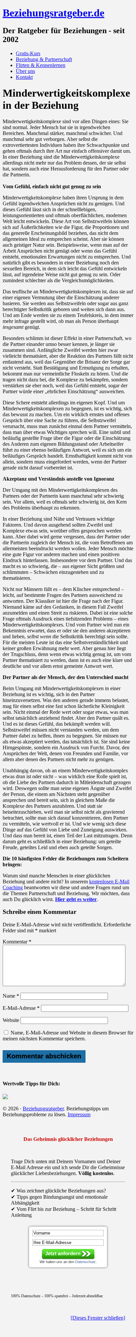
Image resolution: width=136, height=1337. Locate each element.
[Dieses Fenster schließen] (98, 1318)
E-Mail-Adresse (21, 1008)
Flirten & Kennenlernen (40, 65)
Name (11, 996)
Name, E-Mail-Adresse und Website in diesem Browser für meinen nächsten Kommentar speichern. (68, 1035)
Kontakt (24, 77)
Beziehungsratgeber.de (53, 13)
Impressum (79, 1114)
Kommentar (17, 941)
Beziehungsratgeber (43, 1108)
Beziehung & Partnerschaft (44, 59)
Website (11, 1020)
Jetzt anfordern (63, 1253)
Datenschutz (85, 1262)
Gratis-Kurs (28, 53)
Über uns (25, 71)
